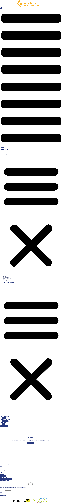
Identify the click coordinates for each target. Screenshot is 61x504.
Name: (1, 492)
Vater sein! (4, 153)
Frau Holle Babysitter (6, 151)
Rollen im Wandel (5, 155)
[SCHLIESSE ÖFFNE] (2, 147)
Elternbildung (5, 154)
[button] (31, 216)
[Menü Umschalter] (1, 8)
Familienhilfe (4, 150)
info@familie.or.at (2, 469)
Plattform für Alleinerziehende (7, 152)
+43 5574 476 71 (2, 468)
